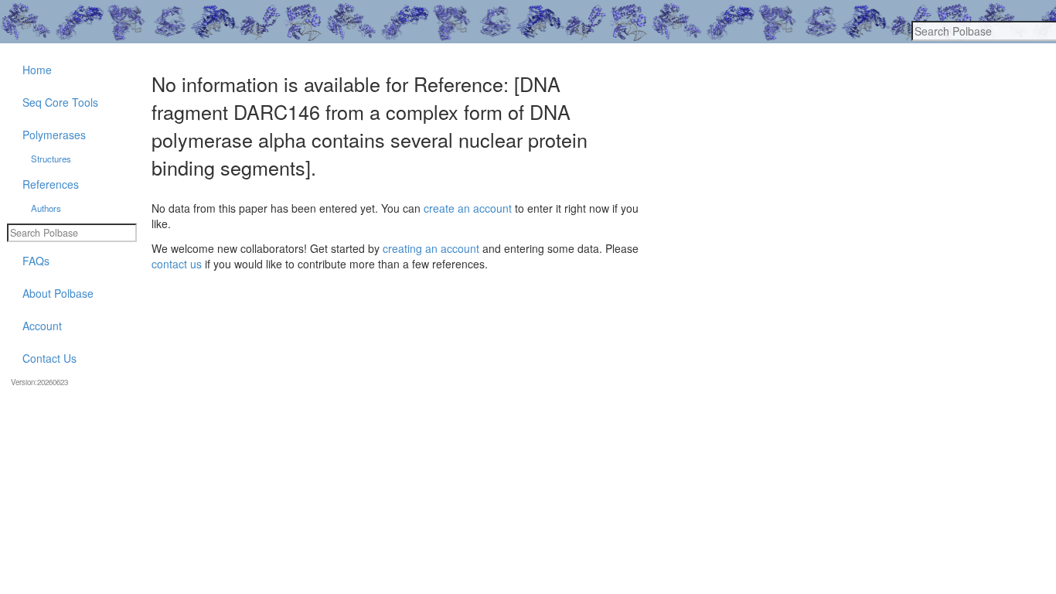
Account (42, 325)
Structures (51, 158)
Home (37, 69)
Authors (46, 208)
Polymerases (54, 134)
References (50, 184)
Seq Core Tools (60, 102)
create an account (468, 208)
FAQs (35, 260)
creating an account (431, 248)
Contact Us (49, 358)
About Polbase (58, 293)
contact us (177, 263)
